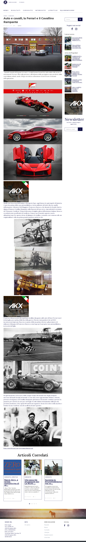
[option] (12, 480)
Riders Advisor (5, 2)
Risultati (15, 10)
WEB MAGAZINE (13, 2)
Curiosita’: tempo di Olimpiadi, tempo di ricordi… (77, 81)
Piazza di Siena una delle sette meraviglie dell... (76, 46)
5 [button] (36, 504)
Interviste (40, 10)
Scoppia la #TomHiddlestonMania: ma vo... (57, 482)
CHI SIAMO (21, 2)
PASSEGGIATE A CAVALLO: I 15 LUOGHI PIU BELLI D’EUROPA (77, 58)
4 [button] (34, 504)
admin (19, 25)
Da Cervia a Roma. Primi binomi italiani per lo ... (77, 39)
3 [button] (33, 504)
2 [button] (31, 504)
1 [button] (29, 504)
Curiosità (28, 10)
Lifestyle (53, 10)
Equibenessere (67, 10)
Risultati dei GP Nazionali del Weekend (76, 65)
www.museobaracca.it (26, 448)
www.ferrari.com (12, 448)
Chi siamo (27, 525)
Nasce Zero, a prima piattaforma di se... (11, 482)
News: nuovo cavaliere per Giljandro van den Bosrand (77, 73)
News (6, 10)
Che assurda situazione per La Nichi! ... (32, 482)
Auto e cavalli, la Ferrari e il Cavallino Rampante (76, 89)
